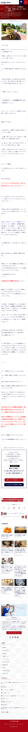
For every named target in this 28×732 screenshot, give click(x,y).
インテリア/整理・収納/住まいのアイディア (11, 13)
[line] (15, 637)
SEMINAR (5, 665)
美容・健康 (7, 712)
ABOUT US (5, 650)
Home (6, 724)
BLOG (4, 667)
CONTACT (5, 673)
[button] (3, 508)
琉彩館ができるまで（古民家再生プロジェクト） (14, 708)
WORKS (4, 653)
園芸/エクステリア (8, 701)
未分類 (5, 704)
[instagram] (13, 637)
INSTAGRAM (6, 670)
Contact (21, 724)
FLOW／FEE (5, 662)
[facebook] (10, 637)
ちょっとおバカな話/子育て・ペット (8, 15)
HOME (4, 647)
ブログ (19, 15)
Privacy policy (12, 724)
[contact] (18, 637)
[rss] (16, 721)
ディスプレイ (6, 659)
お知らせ (6, 687)
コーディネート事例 (9, 690)
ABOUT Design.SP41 (14, 632)
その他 (6, 693)
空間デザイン (6, 656)
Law (18, 724)
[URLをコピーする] (24, 508)
